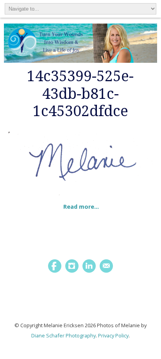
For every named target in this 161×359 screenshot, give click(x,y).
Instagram (72, 266)
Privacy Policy (113, 335)
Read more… (81, 206)
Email (106, 266)
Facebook (54, 266)
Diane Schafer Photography (63, 335)
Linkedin (89, 266)
